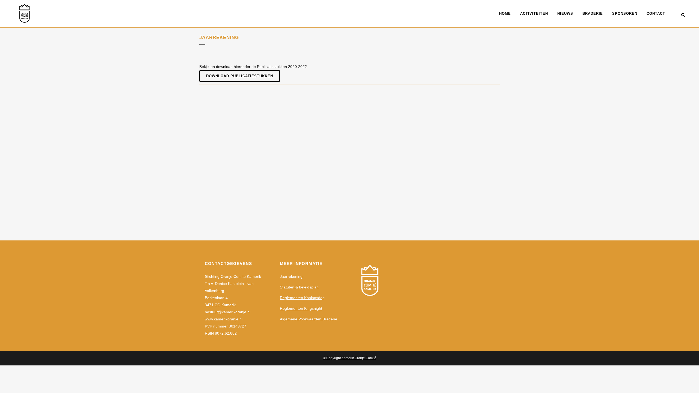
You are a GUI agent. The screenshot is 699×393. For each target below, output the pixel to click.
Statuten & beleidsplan (299, 287)
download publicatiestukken (239, 76)
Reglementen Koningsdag (302, 298)
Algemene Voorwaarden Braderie (308, 319)
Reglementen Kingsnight (301, 308)
